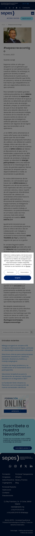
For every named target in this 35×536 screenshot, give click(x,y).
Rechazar (10, 272)
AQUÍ (26, 261)
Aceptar (17, 278)
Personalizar (25, 272)
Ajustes (28, 266)
